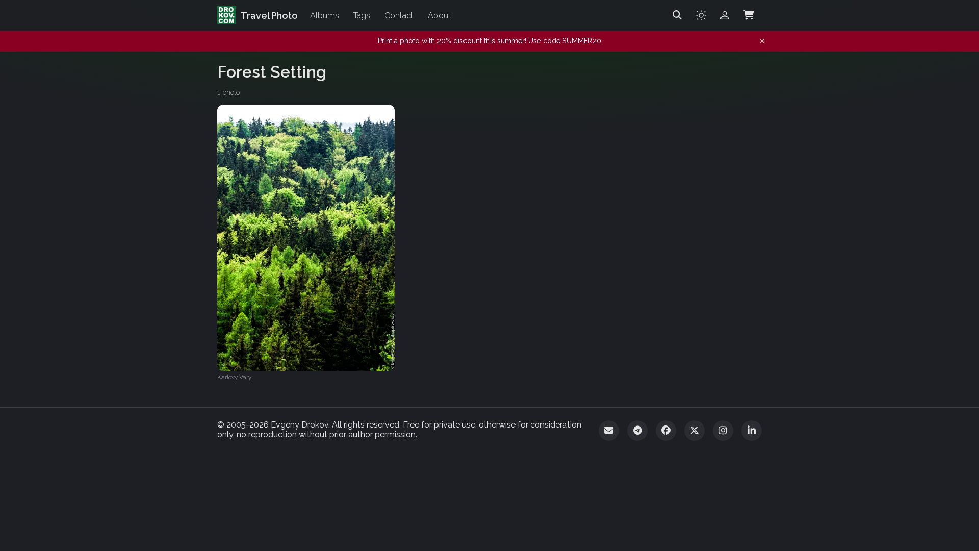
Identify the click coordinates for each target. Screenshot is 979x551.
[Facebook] (666, 430)
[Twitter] (694, 430)
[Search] (677, 15)
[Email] (609, 430)
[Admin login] (724, 15)
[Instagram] (723, 430)
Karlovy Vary (234, 377)
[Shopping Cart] (748, 15)
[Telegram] (637, 430)
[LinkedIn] (751, 430)
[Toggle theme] (701, 15)
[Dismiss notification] (762, 41)
